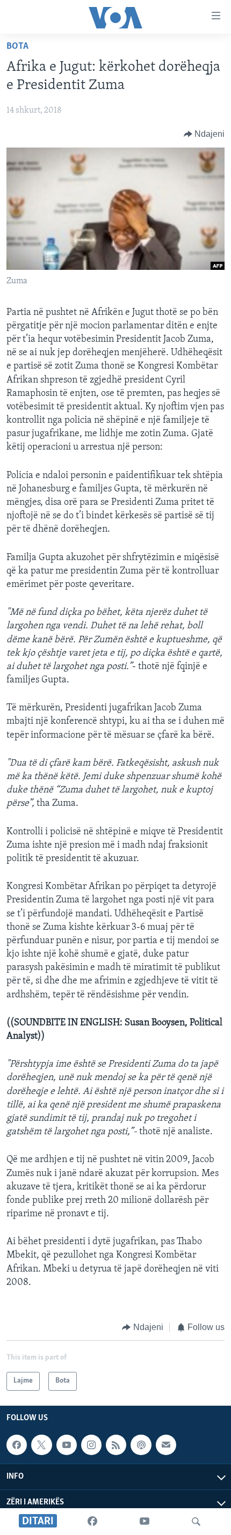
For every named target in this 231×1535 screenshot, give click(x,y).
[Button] (204, 134)
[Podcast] (141, 1445)
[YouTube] (144, 1521)
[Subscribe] (166, 1445)
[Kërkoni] (196, 1521)
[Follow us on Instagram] (91, 1445)
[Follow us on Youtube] (66, 1445)
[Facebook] (92, 1521)
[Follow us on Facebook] (16, 1445)
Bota (17, 47)
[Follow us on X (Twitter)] (41, 1445)
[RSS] (116, 1445)
